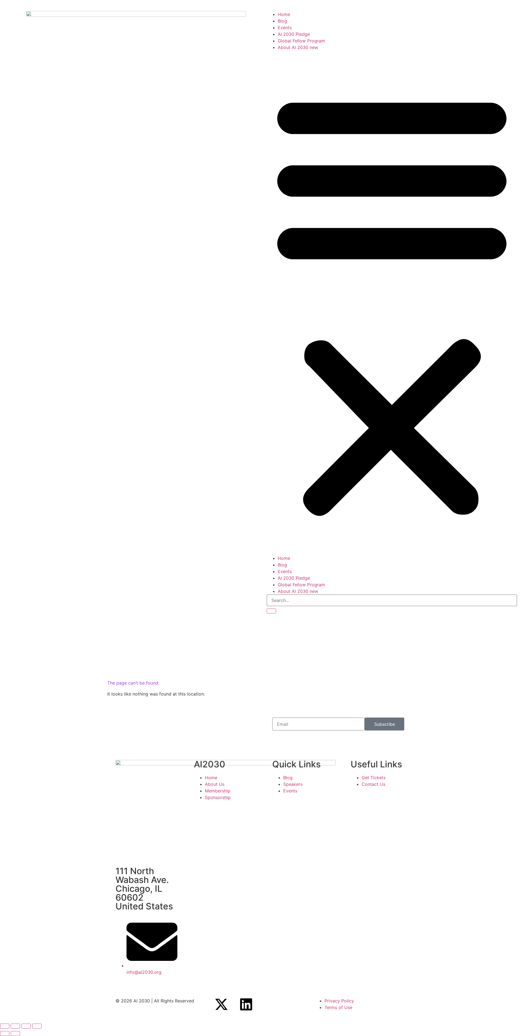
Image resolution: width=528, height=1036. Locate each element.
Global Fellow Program (301, 40)
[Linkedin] (246, 1004)
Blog (282, 21)
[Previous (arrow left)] (4, 1033)
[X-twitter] (221, 1004)
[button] (392, 303)
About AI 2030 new (298, 47)
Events (285, 27)
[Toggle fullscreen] (15, 1026)
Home (284, 14)
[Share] (26, 1026)
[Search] (271, 611)
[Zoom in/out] (4, 1026)
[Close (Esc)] (37, 1026)
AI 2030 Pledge (294, 34)
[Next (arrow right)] (15, 1033)
